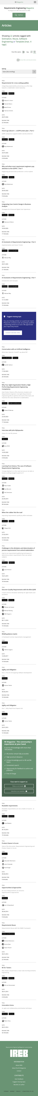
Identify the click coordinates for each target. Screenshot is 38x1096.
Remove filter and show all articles (27, 60)
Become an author (19, 1084)
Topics (20, 15)
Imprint (12, 1091)
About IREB (19, 1065)
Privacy (18, 1091)
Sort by (4, 69)
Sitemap (6, 1091)
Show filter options (16, 52)
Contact (19, 1071)
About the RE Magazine (19, 1068)
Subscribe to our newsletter (18, 791)
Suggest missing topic (13, 333)
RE (19, 2)
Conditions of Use (27, 1091)
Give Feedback (19, 1079)
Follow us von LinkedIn (18, 786)
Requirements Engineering (19, 9)
